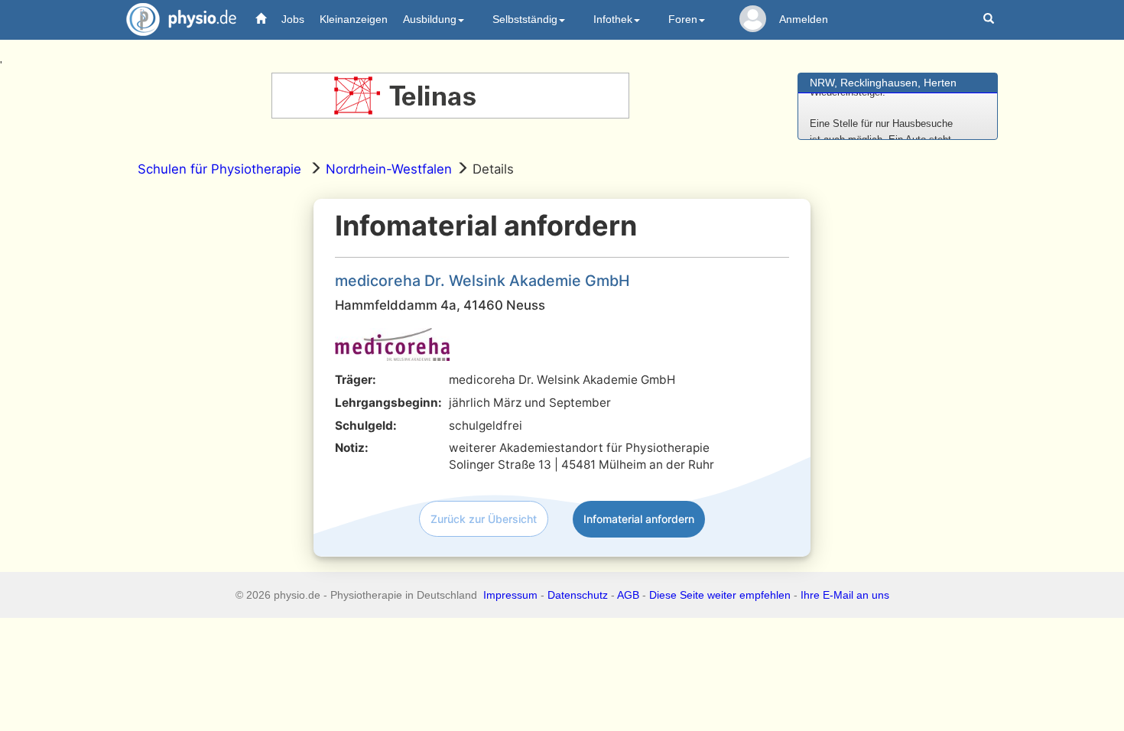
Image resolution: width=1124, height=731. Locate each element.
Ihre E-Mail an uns (845, 595)
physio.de (181, 19)
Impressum (510, 595)
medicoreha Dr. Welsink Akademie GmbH (482, 280)
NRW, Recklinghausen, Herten (883, 82)
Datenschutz (577, 595)
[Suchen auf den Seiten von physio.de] (990, 19)
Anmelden (803, 19)
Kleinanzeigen (354, 19)
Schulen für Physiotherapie (219, 169)
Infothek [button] (612, 19)
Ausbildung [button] (429, 19)
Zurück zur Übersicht (483, 518)
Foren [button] (682, 19)
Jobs (292, 19)
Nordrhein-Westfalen (389, 169)
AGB (628, 595)
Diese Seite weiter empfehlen (720, 595)
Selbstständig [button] (524, 19)
